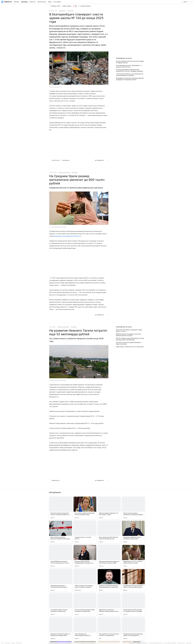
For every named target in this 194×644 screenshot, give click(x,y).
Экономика (70, 10)
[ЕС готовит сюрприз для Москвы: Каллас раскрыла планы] (85, 508)
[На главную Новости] (7, 2)
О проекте (131, 642)
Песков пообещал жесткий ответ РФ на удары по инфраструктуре (130, 61)
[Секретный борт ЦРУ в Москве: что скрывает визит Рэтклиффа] (133, 604)
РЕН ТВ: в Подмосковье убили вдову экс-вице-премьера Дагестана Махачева (130, 339)
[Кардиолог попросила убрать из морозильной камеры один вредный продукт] (60, 628)
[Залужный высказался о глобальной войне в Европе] (60, 580)
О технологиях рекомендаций (141, 642)
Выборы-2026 (56, 6)
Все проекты (19, 642)
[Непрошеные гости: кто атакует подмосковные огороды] (133, 556)
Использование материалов (170, 642)
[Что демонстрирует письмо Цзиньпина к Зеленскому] (60, 604)
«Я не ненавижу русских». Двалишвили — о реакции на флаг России (129, 66)
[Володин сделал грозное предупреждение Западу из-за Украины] (85, 556)
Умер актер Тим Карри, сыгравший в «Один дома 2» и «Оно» (129, 330)
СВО (75, 6)
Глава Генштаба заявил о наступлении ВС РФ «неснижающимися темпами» (129, 74)
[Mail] (2, 2)
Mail (2, 642)
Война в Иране (67, 6)
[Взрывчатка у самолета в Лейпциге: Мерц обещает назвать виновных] (109, 604)
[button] (78, 68)
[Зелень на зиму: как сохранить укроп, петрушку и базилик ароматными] (85, 580)
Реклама (13, 642)
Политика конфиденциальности (156, 642)
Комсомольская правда (64, 172)
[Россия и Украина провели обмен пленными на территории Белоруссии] (85, 604)
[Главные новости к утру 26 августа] (85, 532)
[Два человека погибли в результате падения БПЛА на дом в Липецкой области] (60, 532)
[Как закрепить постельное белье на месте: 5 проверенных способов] (109, 628)
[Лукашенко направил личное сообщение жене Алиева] (133, 532)
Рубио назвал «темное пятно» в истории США (130, 346)
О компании (7, 642)
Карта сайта (188, 642)
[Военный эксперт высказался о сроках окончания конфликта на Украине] (60, 508)
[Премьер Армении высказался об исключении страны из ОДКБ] (109, 556)
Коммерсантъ (62, 10)
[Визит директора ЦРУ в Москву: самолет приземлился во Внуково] (109, 532)
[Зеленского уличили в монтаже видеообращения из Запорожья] (109, 580)
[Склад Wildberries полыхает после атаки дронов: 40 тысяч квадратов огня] (60, 556)
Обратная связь (181, 642)
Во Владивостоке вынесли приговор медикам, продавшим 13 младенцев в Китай (130, 78)
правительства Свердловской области (68, 236)
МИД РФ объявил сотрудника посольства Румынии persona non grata (128, 334)
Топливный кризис (85, 6)
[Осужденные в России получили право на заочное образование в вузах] (133, 580)
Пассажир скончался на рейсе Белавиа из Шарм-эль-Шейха (128, 343)
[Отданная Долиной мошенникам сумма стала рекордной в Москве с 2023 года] (133, 628)
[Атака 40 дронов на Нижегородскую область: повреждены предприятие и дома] (85, 628)
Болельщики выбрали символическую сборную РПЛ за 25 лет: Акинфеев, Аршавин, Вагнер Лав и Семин (129, 70)
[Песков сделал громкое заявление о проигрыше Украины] (133, 508)
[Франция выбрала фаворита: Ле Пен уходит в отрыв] (109, 508)
